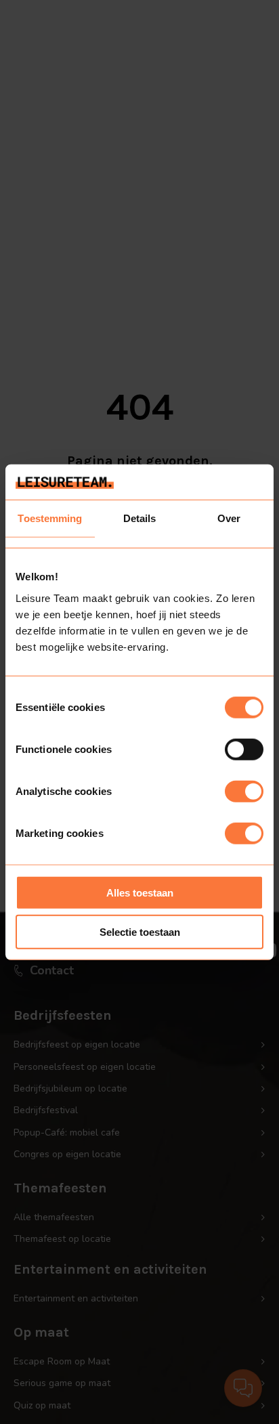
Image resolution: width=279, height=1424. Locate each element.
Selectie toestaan (140, 932)
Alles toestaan (139, 892)
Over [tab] (228, 518)
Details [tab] (139, 518)
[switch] (244, 749)
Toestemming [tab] (50, 518)
